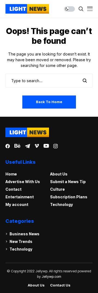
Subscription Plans (68, 197)
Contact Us (60, 285)
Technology (61, 204)
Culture (57, 189)
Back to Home (49, 102)
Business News (24, 234)
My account (16, 204)
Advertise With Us (22, 181)
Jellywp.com (51, 276)
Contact (13, 189)
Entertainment (19, 197)
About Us (59, 174)
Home (11, 174)
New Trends (21, 241)
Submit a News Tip (68, 181)
